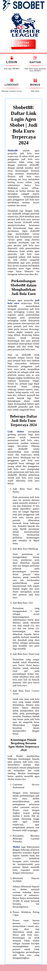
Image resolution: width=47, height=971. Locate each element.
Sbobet (16, 846)
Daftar (35, 62)
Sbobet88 (13, 150)
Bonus (35, 84)
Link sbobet (16, 431)
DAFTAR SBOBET (23, 44)
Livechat (12, 84)
